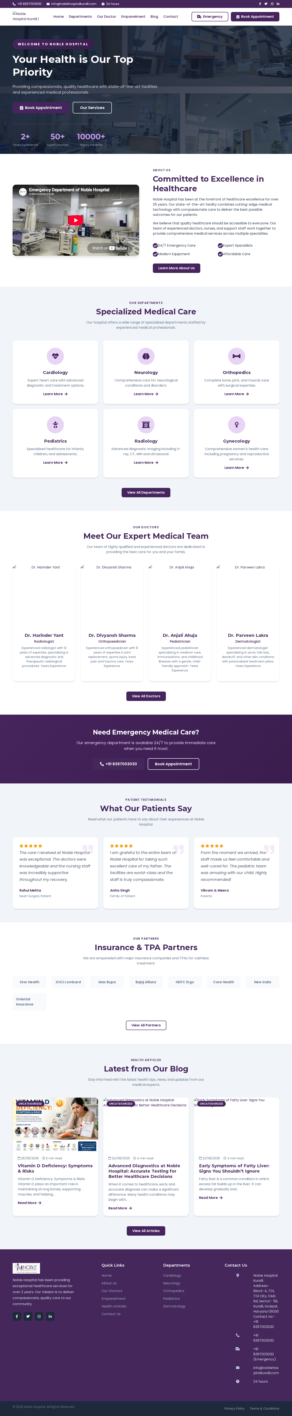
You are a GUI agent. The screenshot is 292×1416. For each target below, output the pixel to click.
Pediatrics (171, 1298)
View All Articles (146, 1230)
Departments (80, 16)
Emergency (213, 16)
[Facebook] (260, 4)
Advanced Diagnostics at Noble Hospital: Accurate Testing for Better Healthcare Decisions (144, 1171)
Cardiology (172, 1275)
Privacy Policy (234, 1408)
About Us (109, 1283)
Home (58, 16)
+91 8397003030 (29, 4)
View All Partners (146, 1025)
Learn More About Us (176, 268)
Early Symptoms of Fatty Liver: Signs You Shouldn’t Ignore (234, 1168)
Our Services (92, 107)
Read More (27, 1202)
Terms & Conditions (264, 1408)
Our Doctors (112, 1290)
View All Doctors (146, 696)
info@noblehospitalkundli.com (73, 4)
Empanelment (133, 16)
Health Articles (114, 1306)
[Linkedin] (278, 4)
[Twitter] (265, 4)
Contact (170, 16)
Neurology (171, 1283)
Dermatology (174, 1306)
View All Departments (146, 492)
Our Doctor (106, 16)
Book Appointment (257, 16)
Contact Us (111, 1313)
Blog (154, 16)
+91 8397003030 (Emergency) (264, 1354)
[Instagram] (272, 4)
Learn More (53, 394)
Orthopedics (173, 1290)
